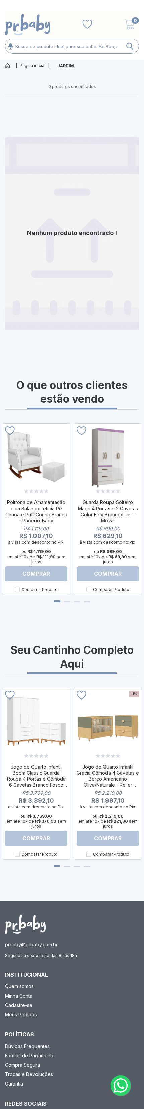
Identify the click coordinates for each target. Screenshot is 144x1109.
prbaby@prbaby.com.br (31, 944)
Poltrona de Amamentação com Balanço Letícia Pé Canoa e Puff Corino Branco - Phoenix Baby (36, 511)
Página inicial (32, 65)
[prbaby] (27, 24)
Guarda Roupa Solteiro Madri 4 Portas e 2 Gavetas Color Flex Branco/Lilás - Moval (108, 511)
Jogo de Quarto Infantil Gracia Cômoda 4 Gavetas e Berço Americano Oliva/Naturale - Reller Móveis (108, 779)
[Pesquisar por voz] (10, 46)
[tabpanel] (36, 509)
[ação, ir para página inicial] (25, 924)
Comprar (36, 573)
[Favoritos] (87, 24)
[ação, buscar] (129, 46)
